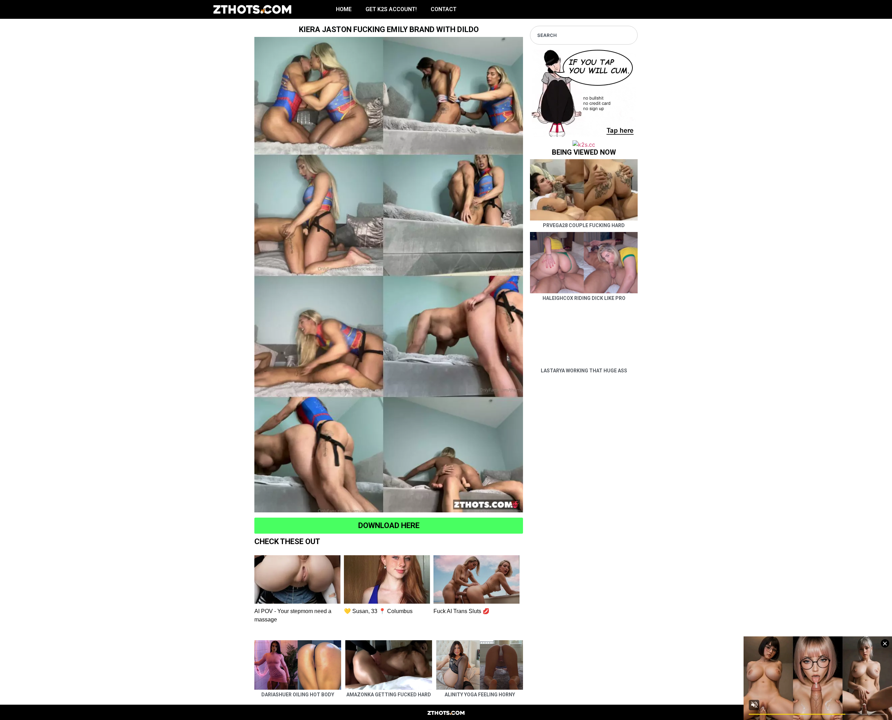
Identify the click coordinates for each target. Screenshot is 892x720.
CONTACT (443, 9)
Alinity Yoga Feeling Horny (480, 694)
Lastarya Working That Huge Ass (584, 370)
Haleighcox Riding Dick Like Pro (584, 298)
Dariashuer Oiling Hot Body (297, 694)
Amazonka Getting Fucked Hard (388, 694)
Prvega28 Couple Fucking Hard (584, 225)
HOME (344, 9)
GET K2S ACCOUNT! (391, 9)
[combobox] (584, 35)
